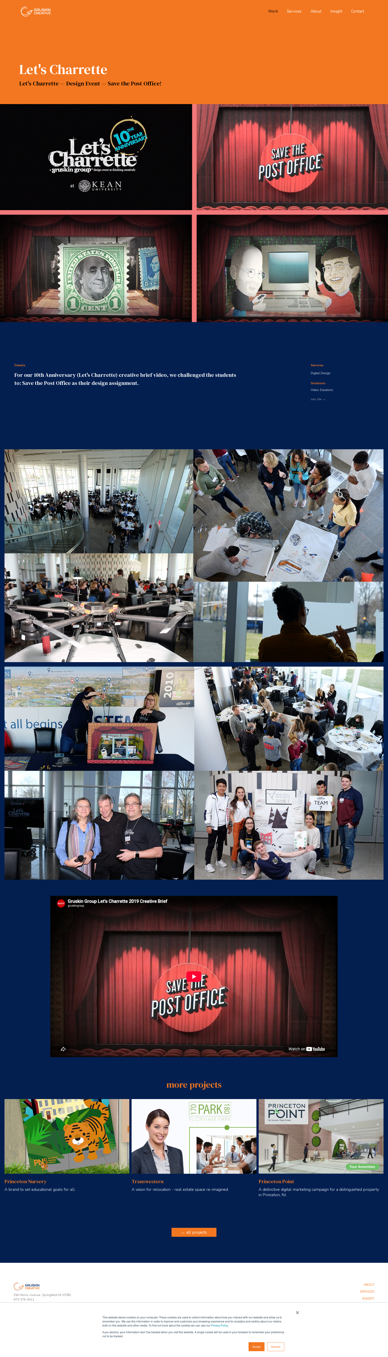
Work (273, 11)
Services (294, 11)
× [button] (297, 1311)
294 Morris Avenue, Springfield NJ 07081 (42, 1295)
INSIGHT (368, 1298)
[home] (36, 11)
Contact (357, 11)
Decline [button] (275, 1346)
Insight (336, 11)
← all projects (194, 1232)
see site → (318, 399)
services (367, 1292)
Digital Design (321, 373)
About (316, 11)
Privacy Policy (219, 1325)
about (369, 1285)
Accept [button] (256, 1346)
